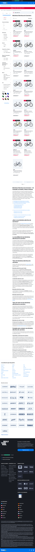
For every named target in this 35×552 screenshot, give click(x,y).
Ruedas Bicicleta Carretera (27, 369)
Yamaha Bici (14, 377)
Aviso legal (2, 465)
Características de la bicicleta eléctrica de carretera (21, 201)
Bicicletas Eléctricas (9, 10)
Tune (24, 370)
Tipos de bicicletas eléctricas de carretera (19, 203)
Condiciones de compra (4, 471)
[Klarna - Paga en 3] (31, 472)
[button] (6, 22)
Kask (13, 376)
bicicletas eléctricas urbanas (21, 325)
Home (2, 10)
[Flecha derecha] (22, 25)
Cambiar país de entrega (13, 526)
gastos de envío (13, 521)
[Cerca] (32, 12)
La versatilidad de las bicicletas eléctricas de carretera (21, 202)
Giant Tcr (24, 367)
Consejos (10, 481)
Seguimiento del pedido (12, 472)
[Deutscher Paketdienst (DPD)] (25, 484)
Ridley (2, 373)
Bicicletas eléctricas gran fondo (18, 204)
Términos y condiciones (4, 469)
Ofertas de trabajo (4, 468)
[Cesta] (33, 3)
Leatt (24, 366)
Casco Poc (25, 373)
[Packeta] (31, 488)
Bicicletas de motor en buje (18, 212)
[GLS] (20, 488)
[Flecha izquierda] (14, 25)
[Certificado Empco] (20, 496)
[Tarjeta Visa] (25, 467)
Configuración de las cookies (5, 474)
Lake (13, 367)
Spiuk (13, 366)
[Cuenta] (31, 3)
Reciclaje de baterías (4, 475)
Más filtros (7, 103)
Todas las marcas (4, 434)
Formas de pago (11, 471)
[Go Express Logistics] (25, 488)
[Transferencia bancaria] (20, 476)
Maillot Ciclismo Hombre (4, 377)
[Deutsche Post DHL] (20, 484)
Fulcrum (13, 369)
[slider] (2, 15)
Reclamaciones (11, 468)
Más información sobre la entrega (13, 535)
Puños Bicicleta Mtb (15, 373)
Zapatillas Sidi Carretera (4, 370)
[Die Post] (31, 484)
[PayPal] (20, 472)
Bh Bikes (2, 369)
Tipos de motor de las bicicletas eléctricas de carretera (21, 210)
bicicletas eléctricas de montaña (25, 223)
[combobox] (26, 18)
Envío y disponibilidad (12, 477)
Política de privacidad (4, 472)
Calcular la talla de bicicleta (13, 474)
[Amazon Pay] (25, 472)
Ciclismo (4, 10)
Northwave (14, 370)
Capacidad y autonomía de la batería (19, 216)
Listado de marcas (11, 475)
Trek (1, 376)
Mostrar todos (5, 29)
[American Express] (31, 467)
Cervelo (2, 366)
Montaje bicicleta (11, 480)
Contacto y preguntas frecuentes (13, 465)
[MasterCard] (20, 467)
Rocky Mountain (25, 376)
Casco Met (2, 367)
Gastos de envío (11, 469)
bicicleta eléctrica (28, 264)
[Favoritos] (28, 3)
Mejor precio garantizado (12, 478)
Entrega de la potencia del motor (19, 217)
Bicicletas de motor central (18, 211)
